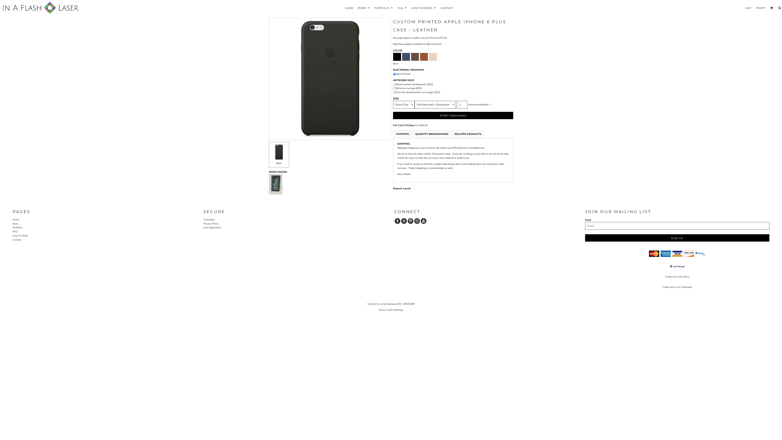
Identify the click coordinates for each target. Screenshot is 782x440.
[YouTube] (423, 221)
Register (761, 7)
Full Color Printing (403, 125)
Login (748, 7)
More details (404, 174)
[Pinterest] (410, 221)
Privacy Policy (211, 223)
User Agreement (212, 227)
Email (588, 220)
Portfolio (17, 227)
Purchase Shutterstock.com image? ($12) (418, 92)
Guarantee (209, 219)
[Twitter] (404, 221)
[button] (363, 7)
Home (16, 219)
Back (279, 163)
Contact (17, 239)
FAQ (15, 231)
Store (15, 223)
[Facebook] (397, 221)
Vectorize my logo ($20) (409, 88)
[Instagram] (417, 221)
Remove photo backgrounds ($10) (414, 84)
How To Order (20, 235)
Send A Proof (403, 74)
